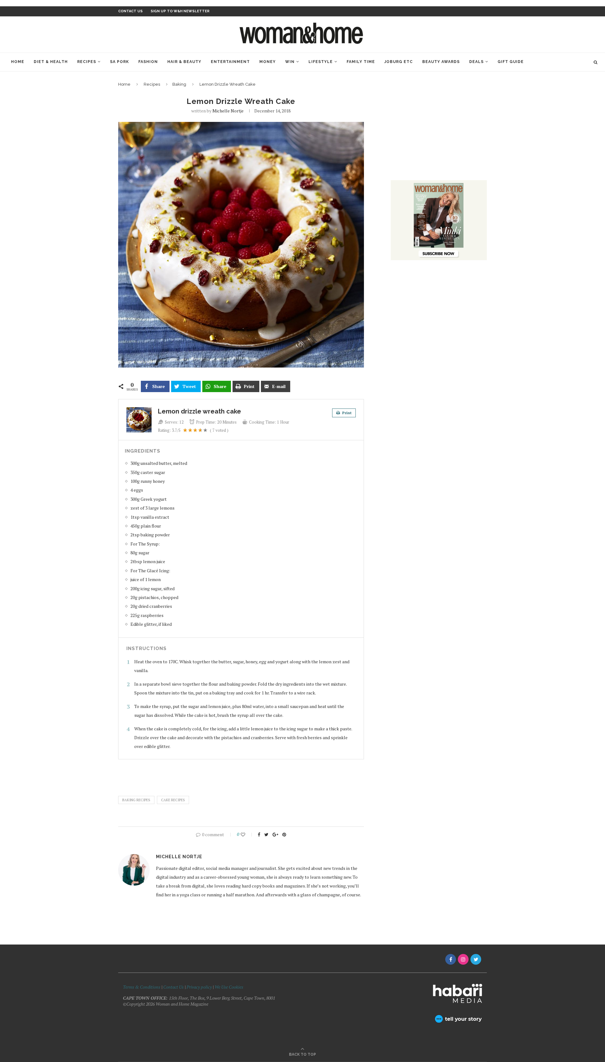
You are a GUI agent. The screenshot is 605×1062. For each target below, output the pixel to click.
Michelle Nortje (228, 111)
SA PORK (119, 62)
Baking (179, 84)
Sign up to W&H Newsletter (180, 11)
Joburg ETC (398, 62)
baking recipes (136, 800)
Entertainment (230, 62)
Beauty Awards (441, 62)
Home (17, 62)
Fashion (148, 62)
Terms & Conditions (141, 987)
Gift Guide (511, 62)
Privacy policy (199, 987)
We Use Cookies (229, 987)
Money (267, 62)
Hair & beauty (184, 62)
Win (290, 62)
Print (346, 412)
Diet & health (51, 62)
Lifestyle (320, 62)
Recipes (86, 62)
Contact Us (174, 987)
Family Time (361, 62)
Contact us (130, 11)
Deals (476, 62)
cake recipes (173, 800)
